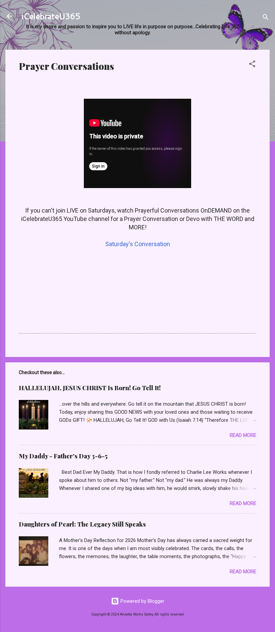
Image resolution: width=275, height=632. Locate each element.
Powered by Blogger (141, 601)
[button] (252, 65)
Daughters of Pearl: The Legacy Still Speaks (82, 524)
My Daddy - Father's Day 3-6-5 (63, 456)
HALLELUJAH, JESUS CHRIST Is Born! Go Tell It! (90, 388)
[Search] (266, 18)
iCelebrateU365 (50, 16)
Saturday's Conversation (137, 243)
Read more (243, 435)
